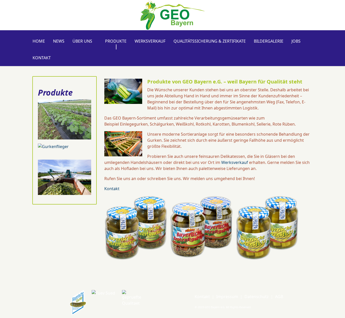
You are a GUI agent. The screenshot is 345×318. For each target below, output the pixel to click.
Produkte (116, 41)
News (58, 41)
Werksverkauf (150, 41)
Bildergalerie (268, 41)
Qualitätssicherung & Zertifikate (210, 41)
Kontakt (42, 58)
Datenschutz (256, 296)
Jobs (296, 41)
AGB (279, 296)
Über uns (82, 41)
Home (39, 41)
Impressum (227, 296)
